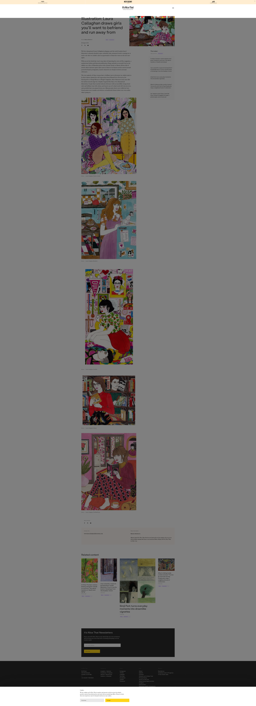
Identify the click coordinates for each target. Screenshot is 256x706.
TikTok (122, 672)
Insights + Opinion (106, 671)
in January (106, 51)
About (140, 671)
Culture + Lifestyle (106, 676)
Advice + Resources (106, 674)
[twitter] (84, 45)
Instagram (123, 671)
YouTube (122, 676)
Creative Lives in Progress (165, 672)
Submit (141, 672)
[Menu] (173, 8)
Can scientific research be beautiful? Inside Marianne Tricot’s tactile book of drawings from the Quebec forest (161, 69)
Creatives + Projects (106, 672)
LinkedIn (122, 674)
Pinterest (122, 681)
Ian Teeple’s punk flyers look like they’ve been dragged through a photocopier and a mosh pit (160, 95)
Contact (141, 674)
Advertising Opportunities (146, 681)
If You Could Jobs (163, 674)
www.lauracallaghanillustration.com (93, 533)
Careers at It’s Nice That (146, 676)
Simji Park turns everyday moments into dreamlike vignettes (161, 77)
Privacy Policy (143, 677)
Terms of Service (144, 679)
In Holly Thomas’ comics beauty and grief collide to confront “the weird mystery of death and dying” (161, 60)
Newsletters (142, 684)
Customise (83, 700)
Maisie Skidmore (88, 39)
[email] (88, 45)
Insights (141, 682)
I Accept (109, 700)
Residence (161, 671)
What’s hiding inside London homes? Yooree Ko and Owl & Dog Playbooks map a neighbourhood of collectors (161, 86)
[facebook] (81, 45)
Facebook (122, 677)
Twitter (122, 679)
